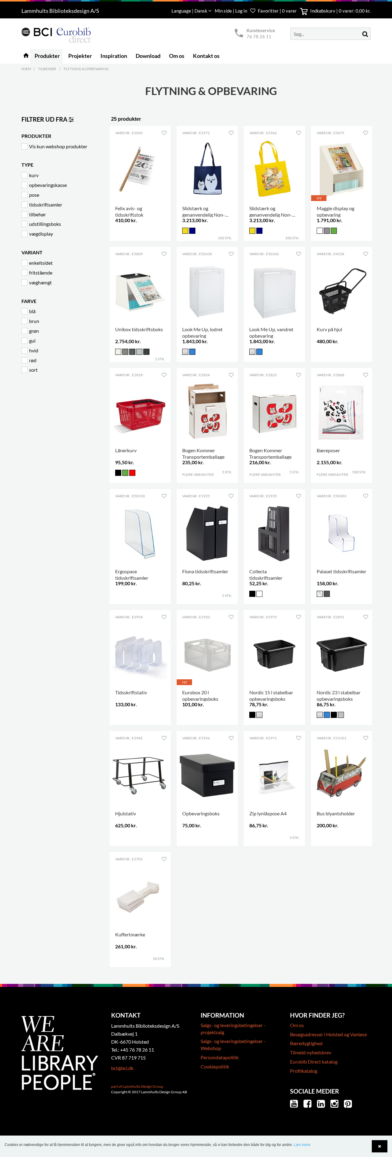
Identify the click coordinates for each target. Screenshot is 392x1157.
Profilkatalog (303, 1071)
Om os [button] (176, 55)
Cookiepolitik (215, 1066)
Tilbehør (47, 68)
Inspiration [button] (113, 55)
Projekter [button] (80, 55)
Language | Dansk (190, 10)
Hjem (26, 68)
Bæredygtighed (306, 1043)
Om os (297, 1025)
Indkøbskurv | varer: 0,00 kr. (340, 10)
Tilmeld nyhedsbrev (310, 1052)
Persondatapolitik (220, 1057)
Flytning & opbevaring (86, 68)
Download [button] (148, 55)
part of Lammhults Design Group (137, 1086)
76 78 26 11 (259, 36)
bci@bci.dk (122, 1068)
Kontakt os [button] (206, 55)
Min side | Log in (231, 10)
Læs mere (302, 1145)
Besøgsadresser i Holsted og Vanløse (328, 1034)
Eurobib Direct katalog (313, 1061)
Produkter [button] (47, 55)
